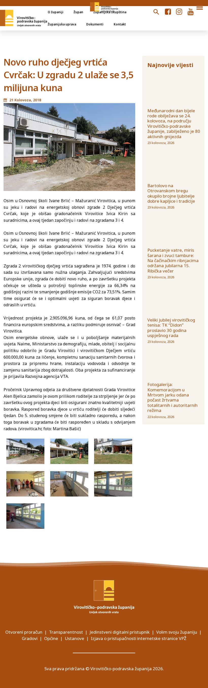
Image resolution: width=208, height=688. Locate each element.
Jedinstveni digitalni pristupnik (120, 632)
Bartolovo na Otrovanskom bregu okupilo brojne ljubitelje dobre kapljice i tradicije (171, 193)
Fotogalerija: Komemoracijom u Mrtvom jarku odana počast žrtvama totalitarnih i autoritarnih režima (172, 397)
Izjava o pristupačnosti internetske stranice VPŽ (138, 638)
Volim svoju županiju (176, 632)
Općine (51, 638)
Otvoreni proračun (23, 632)
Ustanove (74, 638)
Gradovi (30, 638)
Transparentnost (66, 632)
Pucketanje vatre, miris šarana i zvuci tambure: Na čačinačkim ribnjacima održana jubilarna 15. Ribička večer (173, 260)
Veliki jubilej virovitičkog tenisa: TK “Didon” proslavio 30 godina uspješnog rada (171, 327)
